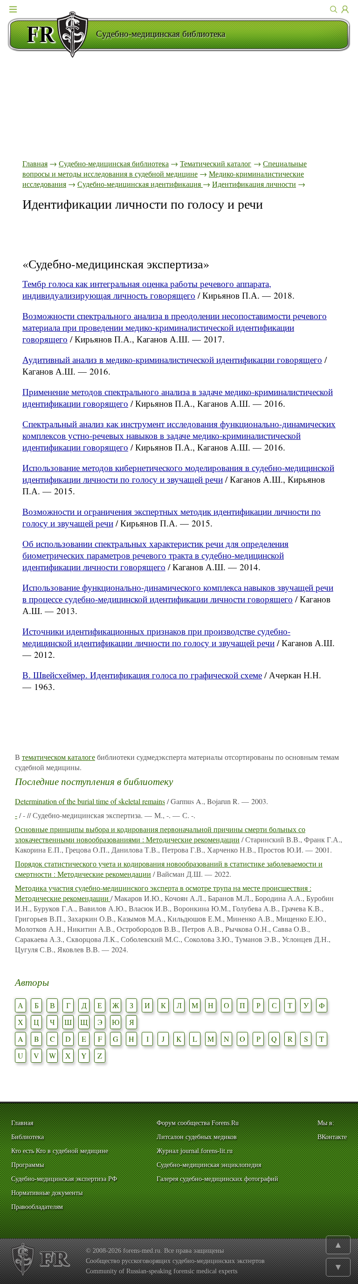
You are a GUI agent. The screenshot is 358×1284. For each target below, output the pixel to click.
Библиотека (27, 1137)
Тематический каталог (215, 163)
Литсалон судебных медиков (197, 1137)
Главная (35, 163)
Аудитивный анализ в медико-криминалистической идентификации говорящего (172, 359)
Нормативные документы (47, 1192)
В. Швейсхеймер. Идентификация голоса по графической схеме (142, 675)
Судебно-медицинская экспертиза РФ (64, 1178)
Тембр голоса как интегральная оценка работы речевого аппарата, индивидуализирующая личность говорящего (146, 289)
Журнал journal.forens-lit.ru (195, 1150)
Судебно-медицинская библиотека (114, 163)
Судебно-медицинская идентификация (140, 184)
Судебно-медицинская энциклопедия (209, 1164)
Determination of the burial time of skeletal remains (90, 801)
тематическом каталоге (58, 757)
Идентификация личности (254, 184)
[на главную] (51, 34)
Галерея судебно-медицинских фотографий (217, 1178)
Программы (27, 1164)
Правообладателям (37, 1206)
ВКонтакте (332, 1137)
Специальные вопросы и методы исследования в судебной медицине (164, 168)
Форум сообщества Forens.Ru (198, 1123)
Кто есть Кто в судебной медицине (59, 1150)
